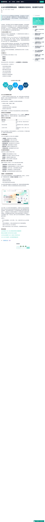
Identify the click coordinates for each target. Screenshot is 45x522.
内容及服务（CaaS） (5, 240)
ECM (9, 240)
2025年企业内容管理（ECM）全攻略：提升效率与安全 (10, 235)
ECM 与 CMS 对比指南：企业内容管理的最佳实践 (9, 237)
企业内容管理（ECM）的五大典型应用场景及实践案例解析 (11, 230)
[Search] (34, 16)
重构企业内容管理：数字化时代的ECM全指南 (9, 233)
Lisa (36, 31)
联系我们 (41, 1)
